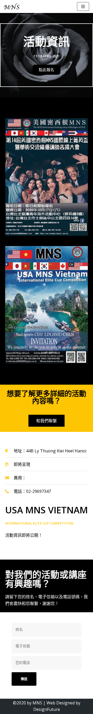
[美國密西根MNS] (11, 6)
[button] (46, 70)
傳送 (24, 678)
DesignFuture (46, 709)
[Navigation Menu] (83, 6)
